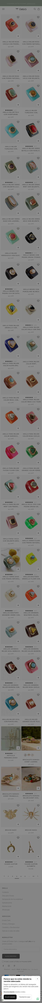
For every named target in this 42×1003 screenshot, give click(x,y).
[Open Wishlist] (2, 1000)
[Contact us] (37, 998)
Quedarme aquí (24, 997)
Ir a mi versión (10, 997)
